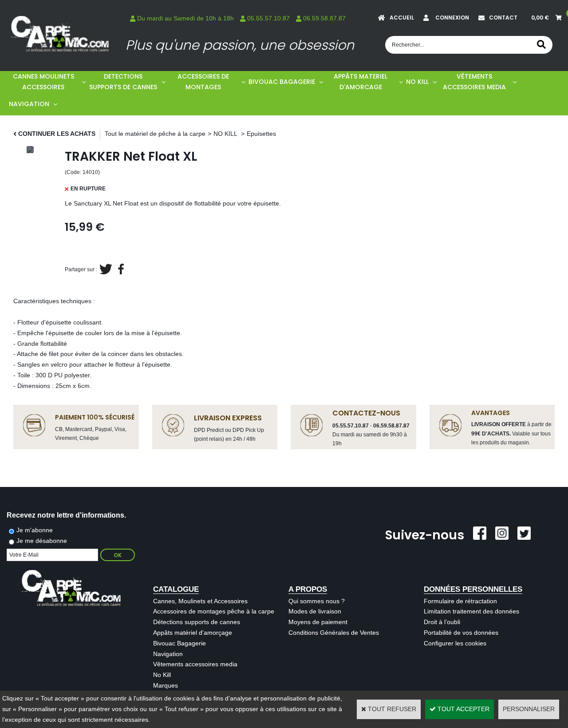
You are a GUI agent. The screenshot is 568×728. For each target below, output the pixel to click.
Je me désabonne (41, 540)
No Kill (162, 674)
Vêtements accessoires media (195, 664)
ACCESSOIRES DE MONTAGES (203, 81)
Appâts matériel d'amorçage (192, 632)
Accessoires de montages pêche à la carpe (213, 611)
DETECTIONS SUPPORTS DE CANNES (123, 81)
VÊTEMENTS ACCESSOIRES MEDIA (474, 81)
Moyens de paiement (317, 621)
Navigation (168, 653)
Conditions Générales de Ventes (333, 632)
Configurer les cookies (455, 643)
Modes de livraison (314, 611)
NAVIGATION (29, 103)
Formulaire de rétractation (460, 601)
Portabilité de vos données (461, 632)
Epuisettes (261, 133)
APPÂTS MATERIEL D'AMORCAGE (360, 81)
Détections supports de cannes (196, 621)
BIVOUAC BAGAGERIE (281, 81)
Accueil (402, 17)
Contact (503, 17)
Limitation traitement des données (471, 611)
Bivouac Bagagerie (179, 643)
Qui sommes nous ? (316, 601)
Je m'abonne (34, 530)
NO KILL (417, 81)
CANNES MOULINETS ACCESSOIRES (43, 81)
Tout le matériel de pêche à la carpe (155, 133)
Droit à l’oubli (442, 621)
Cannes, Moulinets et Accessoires (200, 601)
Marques (165, 685)
